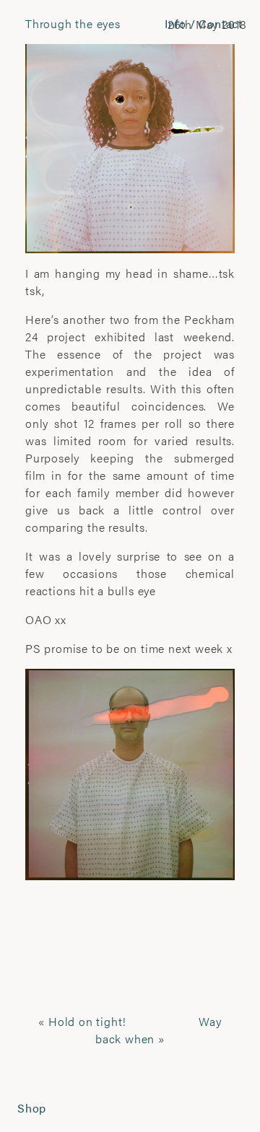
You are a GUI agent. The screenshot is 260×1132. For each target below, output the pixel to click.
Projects (36, 22)
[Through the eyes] (130, 147)
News (230, 1108)
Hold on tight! (87, 1021)
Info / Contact (204, 23)
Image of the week (235, 518)
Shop (31, 1108)
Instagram (25, 518)
